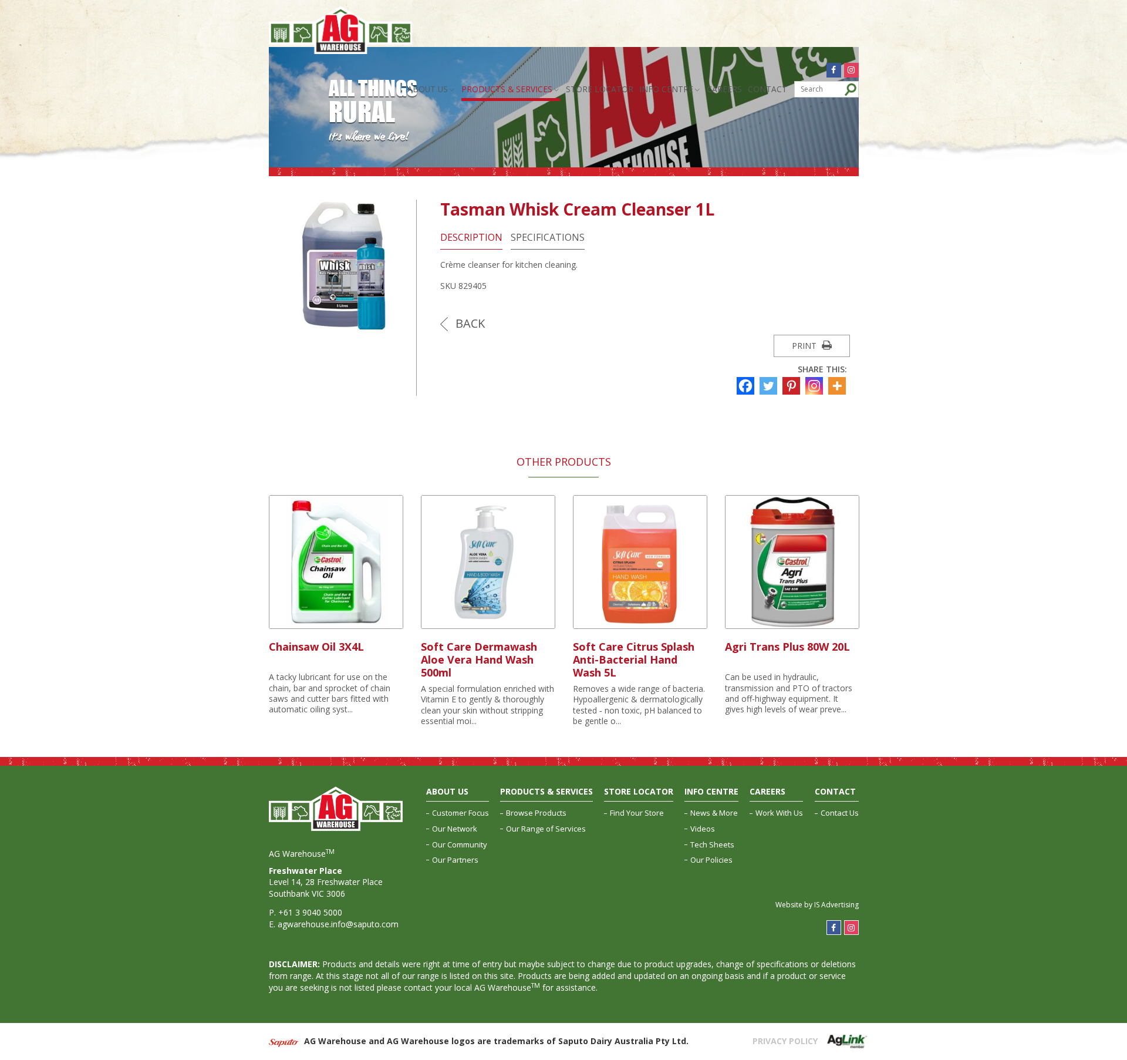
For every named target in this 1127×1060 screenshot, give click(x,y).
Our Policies (711, 859)
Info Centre (666, 89)
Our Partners (455, 859)
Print (805, 345)
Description (471, 237)
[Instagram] (815, 386)
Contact (767, 89)
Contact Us (840, 812)
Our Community (459, 844)
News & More (714, 812)
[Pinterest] (792, 386)
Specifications (548, 237)
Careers (724, 89)
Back (469, 323)
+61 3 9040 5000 (310, 912)
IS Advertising (836, 905)
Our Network (454, 828)
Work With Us (779, 812)
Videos (702, 828)
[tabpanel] (336, 605)
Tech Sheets (712, 844)
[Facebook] (747, 386)
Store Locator (599, 89)
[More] (838, 386)
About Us (427, 89)
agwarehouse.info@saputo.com (338, 924)
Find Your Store (637, 812)
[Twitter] (770, 386)
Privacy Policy (785, 1040)
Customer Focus (460, 812)
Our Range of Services (546, 828)
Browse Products (536, 812)
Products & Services (506, 89)
